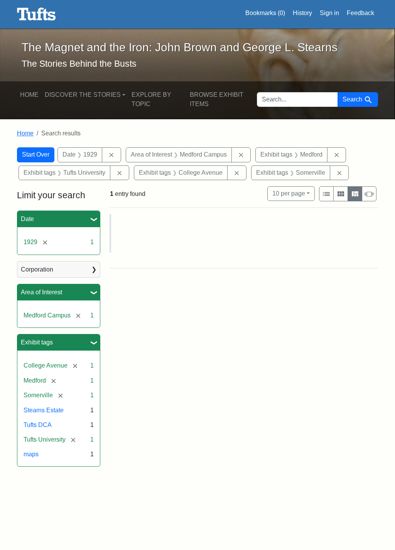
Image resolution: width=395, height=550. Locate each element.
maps (31, 454)
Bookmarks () (265, 13)
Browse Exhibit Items (216, 99)
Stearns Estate (44, 410)
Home (29, 94)
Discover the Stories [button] (83, 94)
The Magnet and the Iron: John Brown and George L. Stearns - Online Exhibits (36, 14)
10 (288, 193)
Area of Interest (41, 292)
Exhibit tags (37, 342)
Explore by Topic (151, 99)
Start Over (35, 154)
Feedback (360, 13)
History (302, 13)
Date (27, 219)
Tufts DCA (38, 425)
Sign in (329, 13)
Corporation (37, 269)
